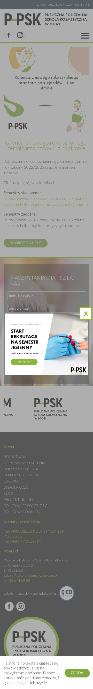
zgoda (77, 673)
